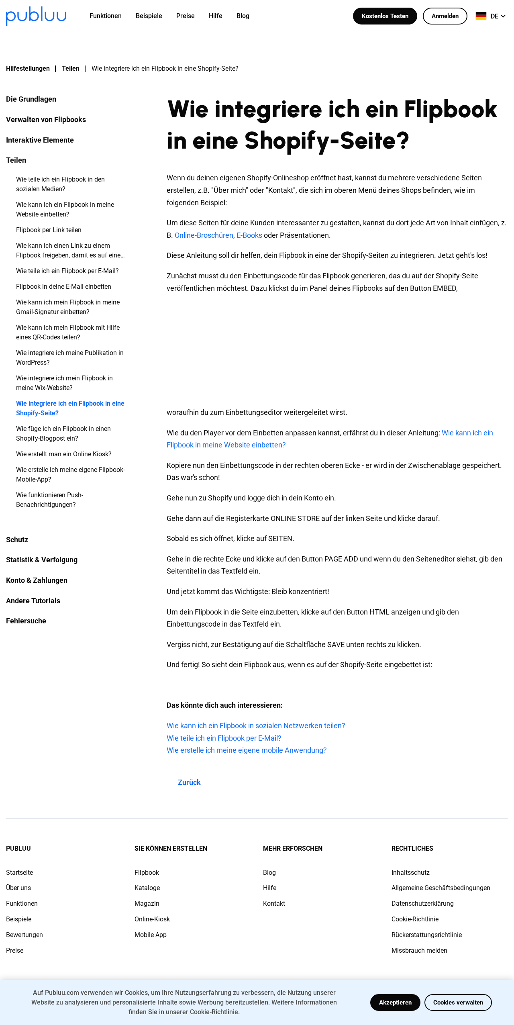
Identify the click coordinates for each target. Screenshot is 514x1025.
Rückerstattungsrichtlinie (427, 935)
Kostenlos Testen (385, 16)
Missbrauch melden (419, 950)
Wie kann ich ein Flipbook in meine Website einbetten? (65, 209)
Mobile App (151, 935)
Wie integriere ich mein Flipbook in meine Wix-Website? (64, 383)
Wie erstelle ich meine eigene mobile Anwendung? (247, 750)
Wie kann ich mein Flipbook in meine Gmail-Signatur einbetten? (68, 307)
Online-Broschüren (204, 235)
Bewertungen (24, 935)
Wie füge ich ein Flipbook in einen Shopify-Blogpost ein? (63, 433)
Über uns (18, 888)
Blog (269, 872)
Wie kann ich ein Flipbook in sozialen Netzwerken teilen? (256, 725)
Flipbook (147, 872)
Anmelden (445, 16)
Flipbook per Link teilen (49, 230)
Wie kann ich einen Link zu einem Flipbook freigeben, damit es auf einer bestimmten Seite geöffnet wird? (69, 251)
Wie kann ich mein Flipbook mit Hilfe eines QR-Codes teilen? (68, 332)
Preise (14, 950)
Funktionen (22, 903)
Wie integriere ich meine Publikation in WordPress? (70, 357)
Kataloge (147, 888)
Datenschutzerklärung (423, 903)
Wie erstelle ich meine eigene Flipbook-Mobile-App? (70, 474)
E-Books (249, 235)
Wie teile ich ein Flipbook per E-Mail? (67, 271)
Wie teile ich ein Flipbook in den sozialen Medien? (60, 184)
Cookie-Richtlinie (415, 919)
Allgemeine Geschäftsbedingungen (441, 888)
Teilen (71, 68)
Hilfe (269, 888)
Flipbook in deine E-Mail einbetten (63, 286)
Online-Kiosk (152, 919)
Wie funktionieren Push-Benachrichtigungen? (49, 499)
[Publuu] (36, 16)
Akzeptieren (395, 1002)
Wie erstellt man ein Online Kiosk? (64, 454)
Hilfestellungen (28, 68)
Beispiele (18, 919)
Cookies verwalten (458, 1002)
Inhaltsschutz (411, 872)
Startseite (19, 872)
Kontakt (274, 903)
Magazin (147, 903)
